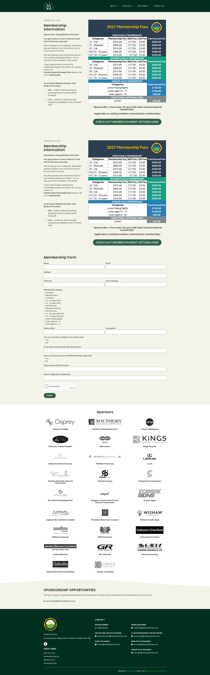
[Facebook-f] (45, 644)
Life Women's (51, 311)
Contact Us (159, 6)
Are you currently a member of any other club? (64, 337)
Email (108, 263)
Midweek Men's (52, 295)
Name (46, 263)
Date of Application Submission (57, 374)
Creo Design (131, 671)
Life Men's (50, 298)
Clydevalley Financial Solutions (60, 572)
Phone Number (112, 281)
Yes (47, 340)
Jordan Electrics (60, 554)
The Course (142, 6)
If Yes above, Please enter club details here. (62, 347)
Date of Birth (49, 328)
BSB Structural (105, 537)
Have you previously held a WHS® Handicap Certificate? (68, 356)
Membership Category (53, 290)
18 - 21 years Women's (55, 316)
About (113, 6)
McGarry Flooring (150, 554)
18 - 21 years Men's (53, 303)
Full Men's (50, 293)
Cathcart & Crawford (149, 537)
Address (47, 272)
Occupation (111, 328)
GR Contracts (105, 554)
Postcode (48, 281)
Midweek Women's (53, 308)
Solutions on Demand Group (155, 671)
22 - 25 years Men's (53, 300)
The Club (126, 6)
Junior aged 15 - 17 (53, 321)
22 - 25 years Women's (55, 314)
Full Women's (51, 306)
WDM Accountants (60, 537)
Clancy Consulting (105, 572)
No (47, 343)
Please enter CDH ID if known (56, 365)
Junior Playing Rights (54, 319)
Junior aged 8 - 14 (53, 324)
